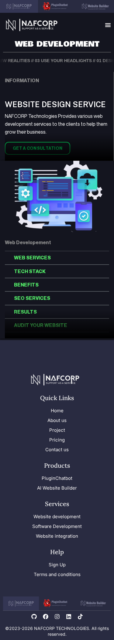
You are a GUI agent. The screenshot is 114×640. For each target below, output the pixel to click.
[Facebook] (45, 616)
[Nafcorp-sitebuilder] (95, 6)
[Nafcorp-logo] (31, 25)
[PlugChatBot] (57, 6)
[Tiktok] (80, 616)
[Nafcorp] (19, 6)
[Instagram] (57, 616)
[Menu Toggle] (108, 25)
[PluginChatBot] (57, 603)
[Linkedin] (68, 616)
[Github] (34, 616)
